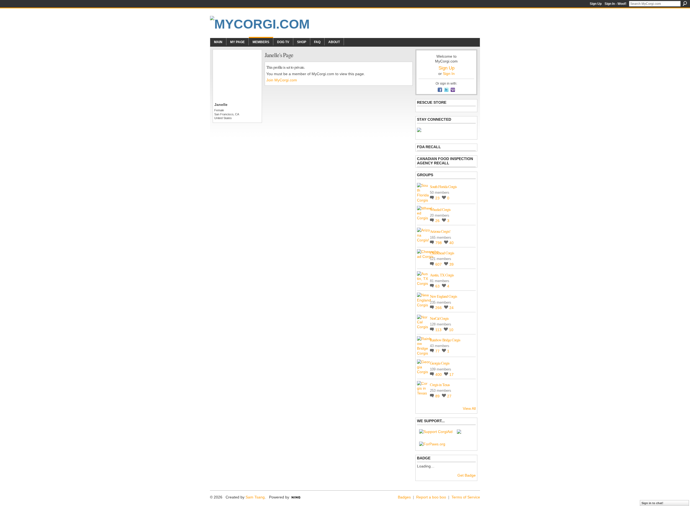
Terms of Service (465, 497)
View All (469, 408)
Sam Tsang (255, 497)
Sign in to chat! (652, 503)
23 (438, 198)
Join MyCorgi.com (281, 80)
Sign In (449, 73)
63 (438, 286)
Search (685, 3)
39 (451, 264)
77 (438, 351)
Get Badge (466, 475)
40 (451, 243)
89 (438, 396)
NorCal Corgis (439, 318)
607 (439, 264)
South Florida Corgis (443, 186)
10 (451, 330)
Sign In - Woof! (615, 4)
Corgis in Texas (440, 384)
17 (451, 374)
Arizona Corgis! (440, 231)
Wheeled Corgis (440, 209)
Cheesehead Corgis (442, 252)
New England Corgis (443, 296)
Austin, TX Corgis (442, 275)
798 (439, 243)
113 (439, 330)
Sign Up (596, 4)
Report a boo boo (431, 497)
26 (438, 221)
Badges (404, 497)
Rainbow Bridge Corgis (445, 339)
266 (439, 308)
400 (439, 374)
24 (451, 308)
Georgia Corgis (439, 363)
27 (449, 396)
